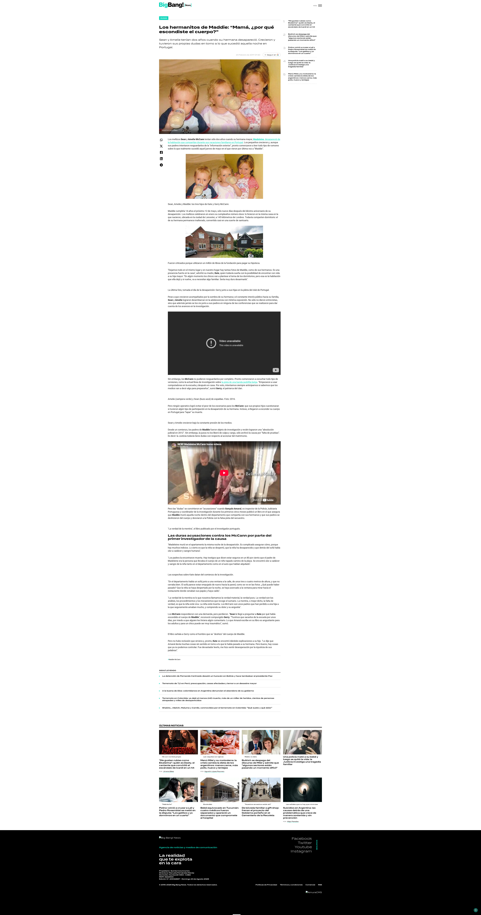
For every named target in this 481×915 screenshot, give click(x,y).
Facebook (302, 838)
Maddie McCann (174, 659)
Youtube (303, 847)
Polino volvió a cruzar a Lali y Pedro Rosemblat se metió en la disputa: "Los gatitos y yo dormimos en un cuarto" (302, 50)
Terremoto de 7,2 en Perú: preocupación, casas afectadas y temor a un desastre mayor (209, 683)
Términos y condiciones (291, 885)
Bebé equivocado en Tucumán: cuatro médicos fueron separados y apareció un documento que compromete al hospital (219, 813)
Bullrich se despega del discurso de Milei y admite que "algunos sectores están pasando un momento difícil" (302, 37)
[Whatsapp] (161, 140)
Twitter (305, 842)
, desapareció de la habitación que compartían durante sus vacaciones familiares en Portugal (224, 141)
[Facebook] (161, 152)
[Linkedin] (161, 158)
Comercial (310, 885)
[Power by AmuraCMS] (314, 892)
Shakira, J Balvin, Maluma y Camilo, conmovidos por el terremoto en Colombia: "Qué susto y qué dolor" (217, 708)
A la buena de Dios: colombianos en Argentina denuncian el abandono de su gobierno (208, 691)
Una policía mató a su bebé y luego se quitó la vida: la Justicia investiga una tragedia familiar (301, 63)
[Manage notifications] (476, 910)
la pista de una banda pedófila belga (239, 382)
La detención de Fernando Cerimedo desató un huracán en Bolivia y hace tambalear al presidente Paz (217, 676)
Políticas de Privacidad (266, 885)
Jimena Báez (168, 771)
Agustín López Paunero (214, 771)
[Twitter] (161, 146)
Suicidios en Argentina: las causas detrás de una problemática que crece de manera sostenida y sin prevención (299, 813)
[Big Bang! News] (175, 5)
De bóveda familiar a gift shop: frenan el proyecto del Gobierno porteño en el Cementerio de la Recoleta (260, 811)
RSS (320, 885)
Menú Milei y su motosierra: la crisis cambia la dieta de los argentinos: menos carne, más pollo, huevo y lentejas (302, 77)
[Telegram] (161, 165)
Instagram (301, 851)
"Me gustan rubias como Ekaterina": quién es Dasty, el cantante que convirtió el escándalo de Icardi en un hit (301, 24)
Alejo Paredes (293, 821)
